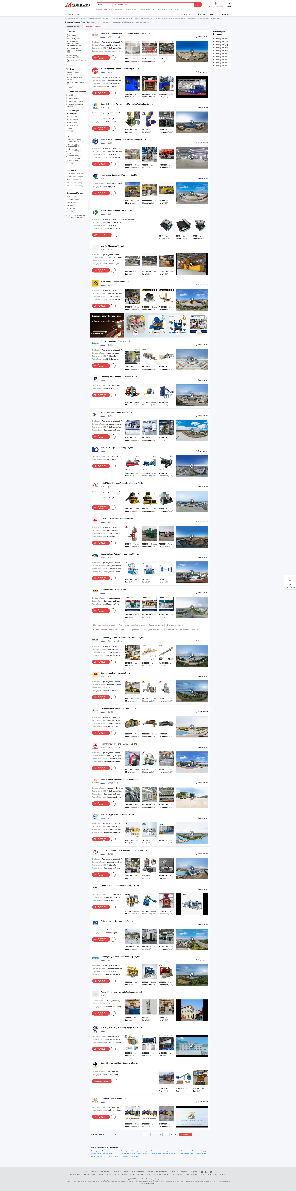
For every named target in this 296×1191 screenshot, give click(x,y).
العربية (172, 1174)
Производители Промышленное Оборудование (135, 1154)
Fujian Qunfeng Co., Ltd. (115, 281)
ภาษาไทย (194, 1174)
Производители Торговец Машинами (163, 1151)
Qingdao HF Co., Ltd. (114, 1098)
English (86, 1174)
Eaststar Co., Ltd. (112, 246)
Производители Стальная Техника (102, 1154)
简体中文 (94, 1174)
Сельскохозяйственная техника (105, 630)
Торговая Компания (73, 73)
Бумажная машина (156, 625)
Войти (229, 6)
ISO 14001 (72, 119)
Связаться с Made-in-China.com (157, 1172)
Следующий (184, 1134)
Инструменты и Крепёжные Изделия (74, 50)
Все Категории (73, 14)
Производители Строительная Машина (228, 51)
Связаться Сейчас (102, 57)
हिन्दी (187, 1174)
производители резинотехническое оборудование (156, 9)
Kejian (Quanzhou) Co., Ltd (116, 412)
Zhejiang (71, 205)
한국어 (166, 1174)
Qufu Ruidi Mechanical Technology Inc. (117, 518)
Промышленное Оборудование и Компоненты (74, 43)
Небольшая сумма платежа (74, 105)
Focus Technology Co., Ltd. (146, 1179)
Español (124, 1174)
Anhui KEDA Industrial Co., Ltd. (113, 589)
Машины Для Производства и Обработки (73, 37)
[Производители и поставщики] (77, 4)
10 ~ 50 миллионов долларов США (73, 155)
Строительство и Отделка (76, 61)
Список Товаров (73, 26)
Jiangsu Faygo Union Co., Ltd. (118, 814)
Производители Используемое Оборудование (135, 1151)
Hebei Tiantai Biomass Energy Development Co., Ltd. (122, 483)
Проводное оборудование (153, 630)
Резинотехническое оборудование (132, 625)
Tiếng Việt (209, 1174)
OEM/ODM (73, 95)
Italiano (147, 1174)
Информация (194, 1172)
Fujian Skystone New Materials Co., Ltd (117, 921)
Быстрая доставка (76, 101)
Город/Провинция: (99, 86)
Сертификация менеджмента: (103, 51)
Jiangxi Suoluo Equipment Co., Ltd (119, 1063)
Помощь (201, 14)
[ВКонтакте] (202, 1172)
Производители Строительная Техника (228, 47)
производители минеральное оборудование (123, 9)
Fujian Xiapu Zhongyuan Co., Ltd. (119, 175)
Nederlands (180, 1174)
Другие (70, 87)
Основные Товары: (99, 45)
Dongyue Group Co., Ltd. (115, 341)
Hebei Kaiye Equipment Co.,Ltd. (118, 708)
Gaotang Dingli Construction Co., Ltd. (120, 956)
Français (116, 1174)
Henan (71, 208)
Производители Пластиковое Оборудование (195, 1151)
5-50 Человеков (75, 174)
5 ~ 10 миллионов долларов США (73, 160)
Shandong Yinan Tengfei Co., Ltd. (119, 376)
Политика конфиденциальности (133, 1172)
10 (106, 1134)
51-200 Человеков (75, 177)
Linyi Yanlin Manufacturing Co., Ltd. (120, 885)
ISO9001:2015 (73, 116)
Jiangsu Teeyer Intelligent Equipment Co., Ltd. (120, 779)
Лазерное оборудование (130, 630)
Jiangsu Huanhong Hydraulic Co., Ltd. (116, 673)
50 (115, 1134)
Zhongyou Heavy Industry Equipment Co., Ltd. (124, 850)
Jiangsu (71, 202)
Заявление (94, 1172)
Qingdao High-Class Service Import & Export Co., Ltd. (122, 637)
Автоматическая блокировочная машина (182, 630)
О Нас (86, 1172)
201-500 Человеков (75, 183)
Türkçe (201, 1174)
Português (140, 1174)
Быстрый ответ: (97, 228)
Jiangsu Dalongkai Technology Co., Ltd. (117, 447)
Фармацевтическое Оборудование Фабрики (195, 1154)
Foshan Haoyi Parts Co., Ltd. (117, 210)
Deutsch (131, 1174)
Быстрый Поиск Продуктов (178, 1172)
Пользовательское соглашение (110, 1172)
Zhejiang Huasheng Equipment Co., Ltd (121, 1027)
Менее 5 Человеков (75, 180)
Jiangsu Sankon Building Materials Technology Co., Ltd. (124, 139)
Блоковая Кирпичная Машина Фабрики (164, 1154)
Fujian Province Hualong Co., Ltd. (119, 744)
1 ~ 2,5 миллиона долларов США (73, 150)
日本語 (109, 1174)
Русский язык (157, 1174)
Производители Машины (99, 1151)
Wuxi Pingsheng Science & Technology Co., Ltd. (120, 68)
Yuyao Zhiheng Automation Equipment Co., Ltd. (120, 554)
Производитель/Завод (74, 78)
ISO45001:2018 (74, 125)
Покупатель (185, 14)
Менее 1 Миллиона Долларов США (74, 140)
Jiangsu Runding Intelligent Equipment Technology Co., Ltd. (125, 33)
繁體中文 (102, 1174)
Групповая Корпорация (75, 83)
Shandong (72, 196)
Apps (212, 14)
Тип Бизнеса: (97, 42)
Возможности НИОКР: (100, 48)
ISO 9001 (71, 122)
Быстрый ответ (74, 98)
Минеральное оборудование (104, 625)
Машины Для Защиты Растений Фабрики (104, 1156)
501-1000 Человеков (75, 186)
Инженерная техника (175, 625)
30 (111, 1134)
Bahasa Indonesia (220, 1174)
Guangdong (72, 199)
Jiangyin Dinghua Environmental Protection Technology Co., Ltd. (127, 104)
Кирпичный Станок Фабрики (130, 1156)
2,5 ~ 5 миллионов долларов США (73, 145)
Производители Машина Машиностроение (229, 66)
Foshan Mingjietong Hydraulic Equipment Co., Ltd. (121, 992)
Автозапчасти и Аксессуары (73, 56)
